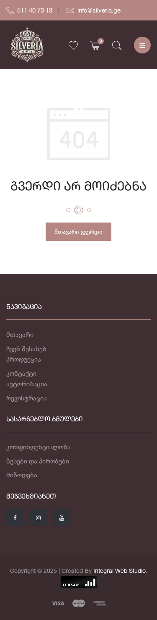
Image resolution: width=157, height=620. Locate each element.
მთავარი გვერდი (78, 231)
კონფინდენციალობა (38, 447)
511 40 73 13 (34, 10)
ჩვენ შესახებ (26, 349)
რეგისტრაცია (26, 398)
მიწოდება (21, 475)
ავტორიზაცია (26, 384)
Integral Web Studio (119, 570)
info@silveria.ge (99, 10)
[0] (95, 44)
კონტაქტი (21, 373)
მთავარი (19, 335)
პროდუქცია (23, 359)
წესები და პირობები (37, 461)
